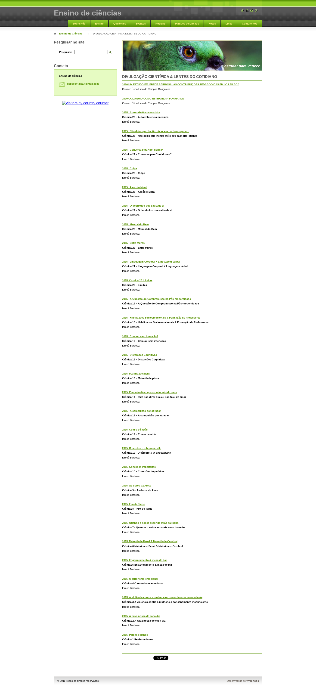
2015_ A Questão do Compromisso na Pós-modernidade (156, 298)
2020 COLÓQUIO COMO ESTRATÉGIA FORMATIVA (153, 98)
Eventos (141, 23)
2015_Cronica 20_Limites (137, 280)
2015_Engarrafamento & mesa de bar (144, 560)
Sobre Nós (79, 23)
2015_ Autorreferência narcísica (141, 112)
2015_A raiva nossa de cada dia (141, 616)
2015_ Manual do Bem (135, 224)
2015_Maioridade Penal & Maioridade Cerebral (149, 541)
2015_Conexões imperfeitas (139, 466)
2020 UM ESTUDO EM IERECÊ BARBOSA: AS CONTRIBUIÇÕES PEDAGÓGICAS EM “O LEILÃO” (180, 84)
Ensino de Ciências (70, 33)
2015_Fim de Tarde (133, 504)
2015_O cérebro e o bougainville (141, 448)
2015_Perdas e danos (135, 634)
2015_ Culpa (129, 168)
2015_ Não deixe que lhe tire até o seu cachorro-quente (155, 131)
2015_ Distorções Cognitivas (139, 354)
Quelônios (119, 23)
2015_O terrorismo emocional (140, 578)
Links (229, 23)
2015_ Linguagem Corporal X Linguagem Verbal (151, 261)
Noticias (160, 23)
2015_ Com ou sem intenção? (140, 336)
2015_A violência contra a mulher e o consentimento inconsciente (162, 597)
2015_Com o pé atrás (135, 429)
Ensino (99, 23)
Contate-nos (249, 23)
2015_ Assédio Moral (134, 187)
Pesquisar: (65, 52)
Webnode (253, 680)
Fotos (212, 23)
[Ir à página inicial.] (242, 10)
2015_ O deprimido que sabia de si (143, 205)
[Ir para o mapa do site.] (247, 10)
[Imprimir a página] (251, 10)
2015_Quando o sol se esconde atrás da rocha (150, 522)
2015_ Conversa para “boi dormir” (143, 149)
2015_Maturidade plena (136, 373)
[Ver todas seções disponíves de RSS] (256, 10)
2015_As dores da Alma (136, 485)
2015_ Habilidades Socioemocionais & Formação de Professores (161, 317)
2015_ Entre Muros (133, 243)
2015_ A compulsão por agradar (141, 410)
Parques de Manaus (187, 23)
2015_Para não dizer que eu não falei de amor (149, 392)
